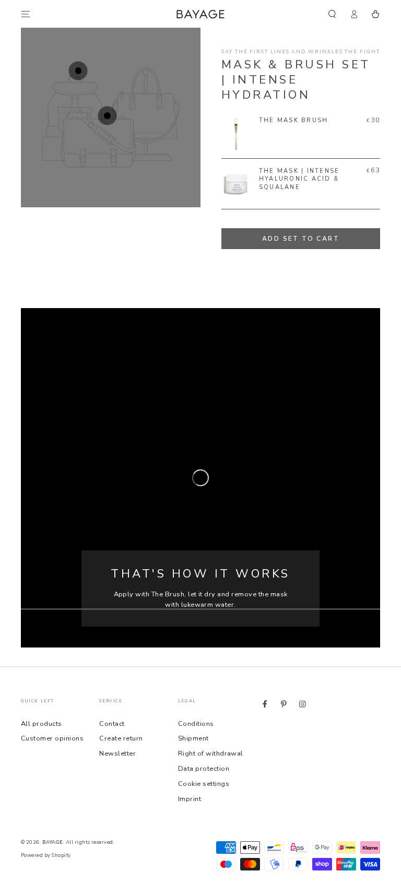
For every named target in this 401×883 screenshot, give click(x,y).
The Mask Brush (293, 120)
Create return (121, 738)
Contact (111, 723)
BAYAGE (52, 842)
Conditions (196, 723)
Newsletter (117, 753)
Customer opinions (52, 738)
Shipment (193, 738)
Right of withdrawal (210, 753)
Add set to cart (300, 238)
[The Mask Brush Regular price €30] (78, 71)
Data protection (203, 768)
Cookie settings (203, 783)
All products (41, 723)
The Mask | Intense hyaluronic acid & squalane (299, 179)
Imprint (189, 799)
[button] (332, 14)
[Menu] (26, 14)
